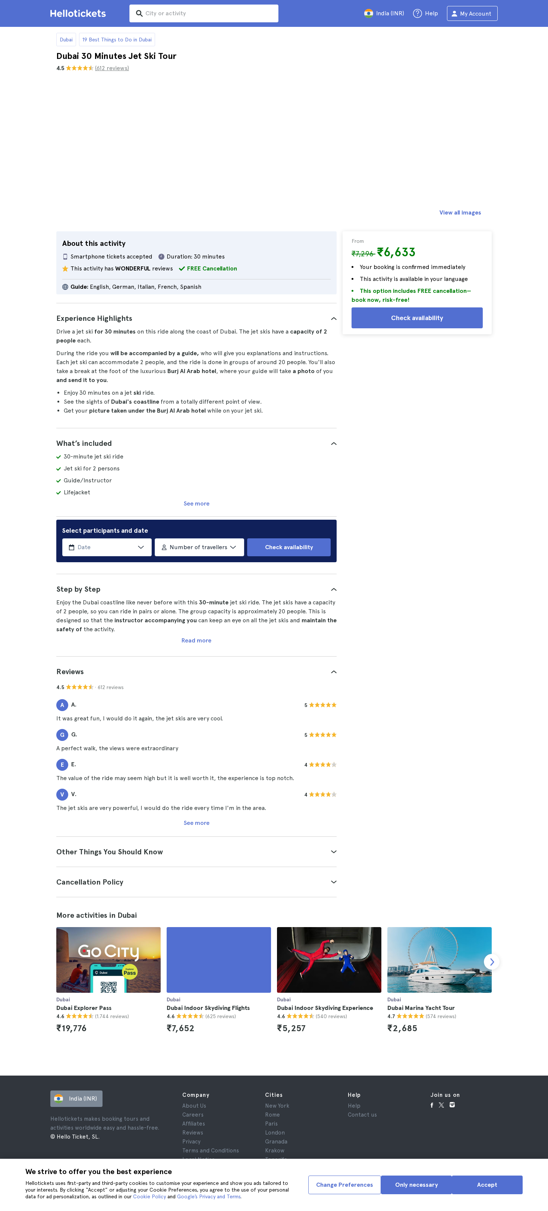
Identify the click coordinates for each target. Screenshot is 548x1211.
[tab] (196, 318)
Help (354, 1105)
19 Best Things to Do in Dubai (117, 40)
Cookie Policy (149, 1196)
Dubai (66, 40)
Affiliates (193, 1123)
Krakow (274, 1150)
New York (277, 1105)
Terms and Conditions (210, 1150)
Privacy (191, 1141)
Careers (193, 1114)
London (275, 1132)
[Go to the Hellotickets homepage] (79, 13)
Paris (271, 1123)
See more (197, 503)
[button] (196, 318)
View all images (460, 212)
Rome (272, 1114)
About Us (194, 1105)
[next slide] (492, 962)
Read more (196, 640)
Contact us (362, 1114)
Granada (276, 1141)
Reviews (192, 1132)
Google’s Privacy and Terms (208, 1196)
